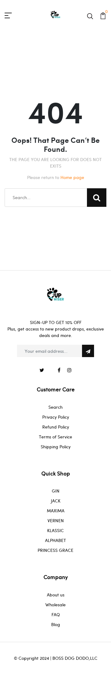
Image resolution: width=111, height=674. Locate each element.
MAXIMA (55, 511)
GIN (56, 491)
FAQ (55, 614)
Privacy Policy (55, 417)
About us (55, 595)
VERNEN (55, 520)
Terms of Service (55, 437)
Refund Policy (55, 427)
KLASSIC (55, 530)
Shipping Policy (56, 447)
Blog (55, 624)
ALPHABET (55, 540)
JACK (55, 501)
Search (55, 407)
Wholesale (55, 605)
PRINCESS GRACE (55, 550)
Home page (72, 177)
